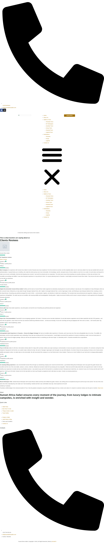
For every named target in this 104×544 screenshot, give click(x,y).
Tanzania (48, 136)
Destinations (47, 134)
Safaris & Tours (47, 119)
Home (45, 115)
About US (46, 117)
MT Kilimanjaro (49, 123)
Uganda (48, 140)
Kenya (47, 138)
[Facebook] (1, 110)
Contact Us (46, 142)
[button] (52, 166)
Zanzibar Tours (49, 126)
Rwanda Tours (49, 130)
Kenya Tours (49, 128)
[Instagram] (4, 110)
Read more (100, 388)
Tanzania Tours (49, 121)
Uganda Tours (49, 132)
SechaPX (54, 541)
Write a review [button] (3, 259)
